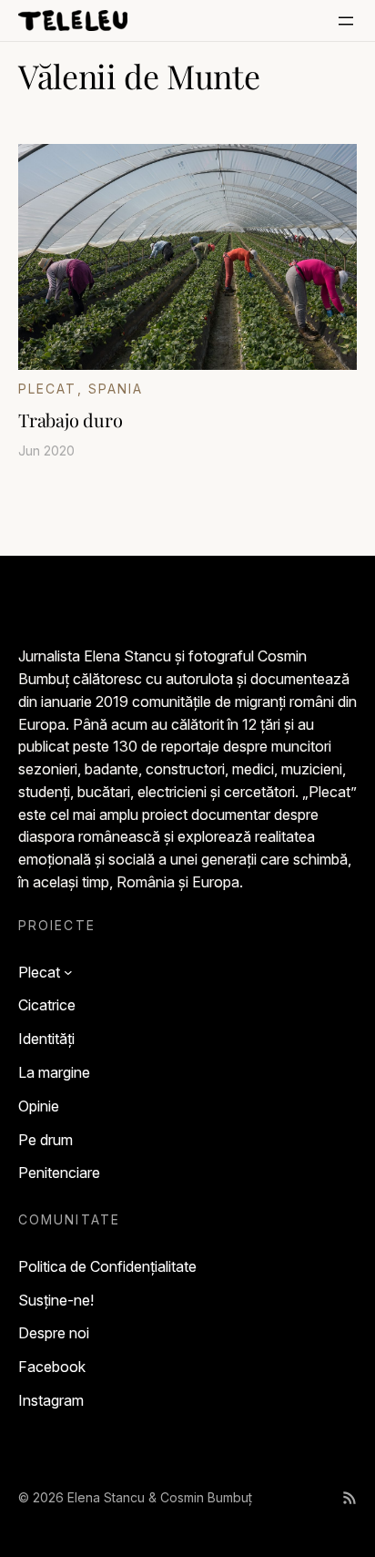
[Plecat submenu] (68, 972)
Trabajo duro (70, 420)
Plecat (47, 388)
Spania (116, 388)
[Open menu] (346, 21)
